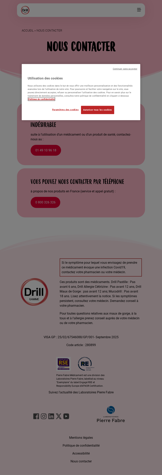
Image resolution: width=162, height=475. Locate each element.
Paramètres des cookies (65, 109)
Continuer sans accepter (125, 68)
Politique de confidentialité (41, 99)
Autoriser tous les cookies (97, 109)
